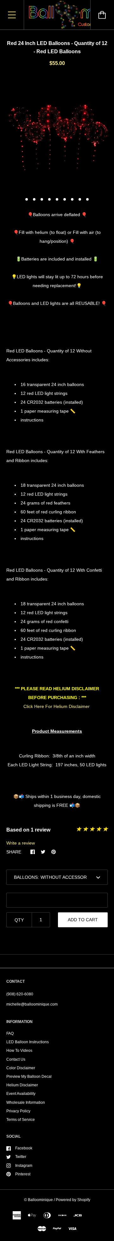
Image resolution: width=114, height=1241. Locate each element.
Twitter (20, 1156)
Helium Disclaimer (22, 1085)
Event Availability (20, 1093)
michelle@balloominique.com (32, 1004)
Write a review (20, 843)
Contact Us (15, 1059)
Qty (19, 920)
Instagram (23, 1165)
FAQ (10, 1033)
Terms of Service (20, 1119)
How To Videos (19, 1050)
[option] (57, 134)
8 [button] (80, 199)
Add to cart (83, 919)
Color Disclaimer (20, 1068)
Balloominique (40, 1200)
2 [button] (34, 199)
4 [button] (49, 199)
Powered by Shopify (73, 1200)
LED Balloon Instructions (27, 1042)
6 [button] (64, 199)
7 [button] (72, 199)
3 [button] (42, 199)
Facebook (23, 1148)
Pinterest (22, 1174)
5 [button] (57, 199)
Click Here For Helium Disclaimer (56, 706)
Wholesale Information (25, 1102)
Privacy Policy (18, 1111)
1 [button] (26, 199)
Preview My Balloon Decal (29, 1076)
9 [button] (87, 199)
